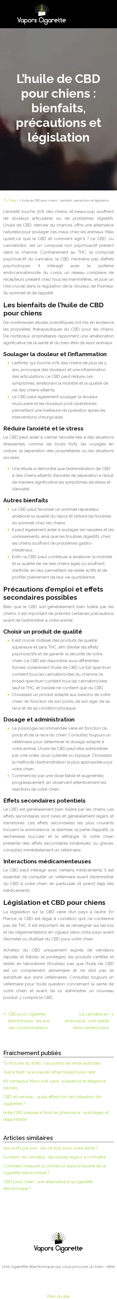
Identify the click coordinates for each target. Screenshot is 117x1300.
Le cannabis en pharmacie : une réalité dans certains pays (87, 1021)
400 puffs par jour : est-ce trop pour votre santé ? (50, 1148)
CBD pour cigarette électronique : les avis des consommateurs (29, 1021)
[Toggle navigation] (97, 14)
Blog (13, 200)
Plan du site (58, 1296)
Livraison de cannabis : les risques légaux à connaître (54, 1157)
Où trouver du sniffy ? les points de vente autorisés (51, 1063)
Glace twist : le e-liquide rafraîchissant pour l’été (49, 1072)
